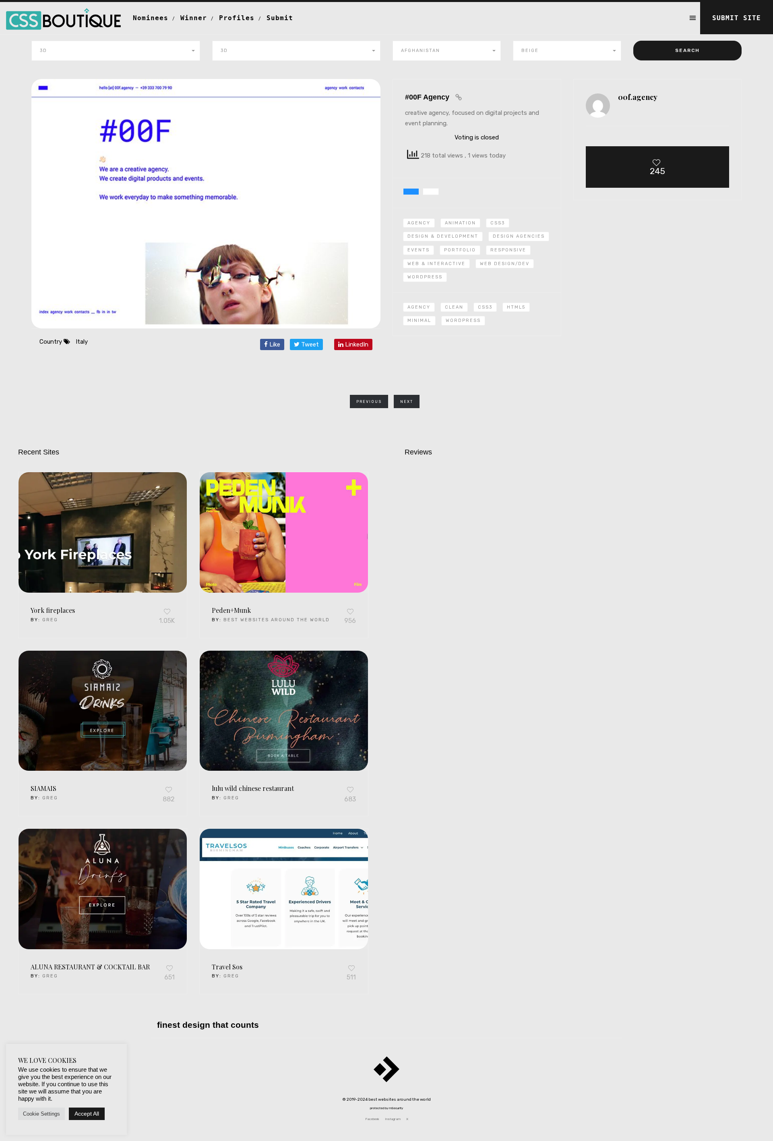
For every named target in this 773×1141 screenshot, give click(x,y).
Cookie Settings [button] (41, 1114)
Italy (82, 341)
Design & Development (442, 236)
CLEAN (454, 307)
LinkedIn (355, 344)
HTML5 (516, 307)
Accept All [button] (86, 1113)
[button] (115, 51)
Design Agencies (519, 236)
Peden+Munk (231, 610)
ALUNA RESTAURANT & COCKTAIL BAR (90, 967)
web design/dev (504, 263)
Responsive (508, 250)
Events (418, 250)
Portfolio (460, 250)
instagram (393, 1119)
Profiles (236, 18)
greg (50, 619)
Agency (418, 223)
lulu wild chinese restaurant (253, 788)
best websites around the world (276, 619)
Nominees (150, 18)
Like (274, 344)
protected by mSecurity (386, 1108)
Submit (280, 18)
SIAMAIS (43, 788)
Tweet (309, 344)
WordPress (424, 277)
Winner (193, 18)
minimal (419, 320)
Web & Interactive (436, 263)
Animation (460, 223)
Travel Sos (227, 967)
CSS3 (497, 223)
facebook (372, 1119)
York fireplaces (53, 610)
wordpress (463, 320)
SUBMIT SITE (736, 18)
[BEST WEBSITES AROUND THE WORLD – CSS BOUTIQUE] (63, 12)
